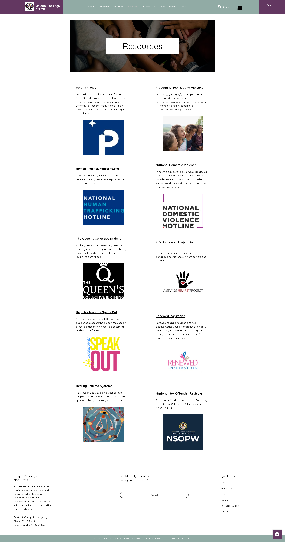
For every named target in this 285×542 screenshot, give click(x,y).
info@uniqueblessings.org (33, 517)
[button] (239, 7)
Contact (225, 511)
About (224, 482)
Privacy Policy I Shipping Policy (177, 538)
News (224, 494)
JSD (144, 538)
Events (224, 500)
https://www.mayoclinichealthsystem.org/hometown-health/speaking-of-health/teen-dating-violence (183, 105)
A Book (235, 505)
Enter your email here (133, 480)
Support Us (226, 488)
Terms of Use (154, 538)
